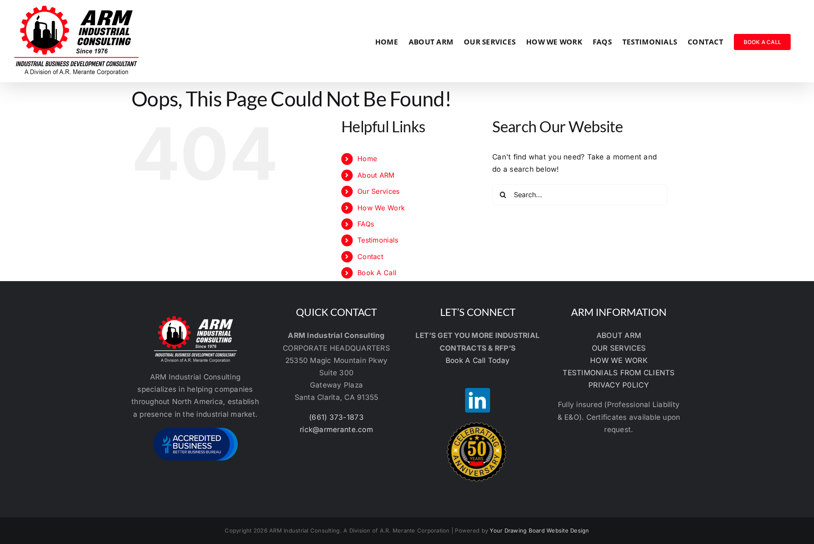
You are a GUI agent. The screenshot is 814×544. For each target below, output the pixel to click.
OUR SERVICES (619, 348)
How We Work (381, 208)
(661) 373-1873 (336, 417)
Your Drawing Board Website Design (539, 530)
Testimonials (377, 240)
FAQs (365, 224)
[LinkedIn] (477, 400)
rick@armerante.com (336, 429)
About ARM (375, 175)
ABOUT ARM (619, 335)
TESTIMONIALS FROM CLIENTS (619, 372)
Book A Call (376, 272)
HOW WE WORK (618, 360)
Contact (370, 256)
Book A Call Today (478, 360)
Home (367, 158)
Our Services (378, 191)
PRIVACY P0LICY (618, 385)
